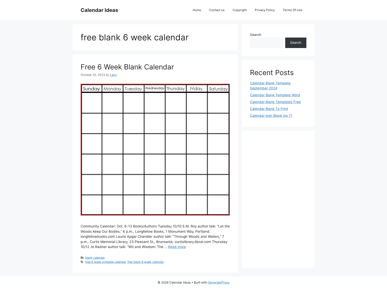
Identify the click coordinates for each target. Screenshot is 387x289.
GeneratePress (219, 282)
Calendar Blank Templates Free (275, 102)
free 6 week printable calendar (105, 262)
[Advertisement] (278, 199)
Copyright (240, 10)
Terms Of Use (292, 10)
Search (255, 35)
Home (197, 10)
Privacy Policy (265, 10)
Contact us (217, 10)
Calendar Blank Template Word (275, 95)
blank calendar (95, 257)
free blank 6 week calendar (145, 262)
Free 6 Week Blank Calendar (127, 67)
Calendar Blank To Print (269, 109)
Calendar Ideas (99, 10)
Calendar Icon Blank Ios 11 (271, 116)
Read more (177, 247)
